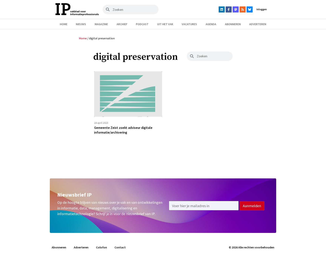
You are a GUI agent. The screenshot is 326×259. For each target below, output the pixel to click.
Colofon (101, 247)
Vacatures (189, 24)
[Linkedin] (222, 9)
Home (63, 24)
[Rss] (243, 9)
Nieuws (81, 24)
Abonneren (233, 24)
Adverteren (257, 24)
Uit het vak (165, 24)
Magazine (101, 24)
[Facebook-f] (229, 9)
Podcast (142, 24)
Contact (120, 247)
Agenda (211, 24)
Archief (122, 24)
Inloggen (261, 9)
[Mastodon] (236, 9)
